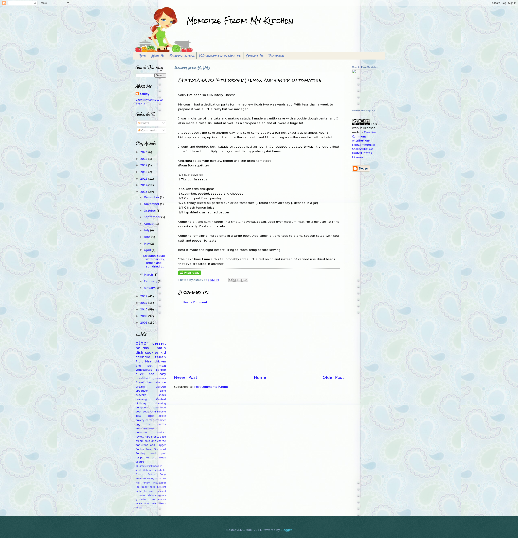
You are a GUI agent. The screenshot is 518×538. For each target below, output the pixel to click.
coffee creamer (155, 420)
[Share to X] (238, 280)
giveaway (159, 378)
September (152, 217)
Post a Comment (195, 302)
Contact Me (255, 56)
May (147, 243)
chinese (152, 494)
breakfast (143, 378)
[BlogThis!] (234, 280)
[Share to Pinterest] (246, 280)
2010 (144, 309)
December (152, 197)
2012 (144, 296)
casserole (141, 494)
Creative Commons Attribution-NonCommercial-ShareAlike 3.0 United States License (364, 144)
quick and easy (151, 374)
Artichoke (160, 470)
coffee (161, 370)
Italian (160, 357)
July (147, 230)
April (148, 250)
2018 (144, 159)
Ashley (144, 94)
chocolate (153, 382)
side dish (149, 503)
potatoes (142, 432)
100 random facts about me (220, 56)
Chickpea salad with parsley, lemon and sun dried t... (154, 261)
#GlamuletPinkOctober (149, 465)
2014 (144, 185)
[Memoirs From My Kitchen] (364, 106)
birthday (141, 403)
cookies (152, 352)
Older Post (333, 377)
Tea (137, 486)
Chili (153, 411)
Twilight (161, 486)
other (142, 343)
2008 (144, 322)
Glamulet (141, 478)
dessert (159, 343)
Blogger (286, 530)
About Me (158, 56)
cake (163, 390)
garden (161, 386)
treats (139, 507)
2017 (144, 165)
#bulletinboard (144, 470)
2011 (144, 303)
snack (162, 395)
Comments (148, 130)
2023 (144, 152)
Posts (144, 123)
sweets (161, 503)
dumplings (142, 407)
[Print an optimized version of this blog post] (189, 274)
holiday (142, 348)
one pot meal (151, 366)
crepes (162, 494)
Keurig (150, 478)
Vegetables (144, 370)
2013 (144, 192)
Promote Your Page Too (363, 110)
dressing (160, 403)
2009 (144, 316)
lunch (139, 503)
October (150, 210)
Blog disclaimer (182, 56)
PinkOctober (159, 482)
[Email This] (230, 280)
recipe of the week (151, 457)
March (149, 274)
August (149, 224)
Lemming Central (151, 399)
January (149, 288)
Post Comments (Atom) (211, 387)
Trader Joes (148, 486)
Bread (140, 382)
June (147, 237)
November (152, 204)
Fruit (139, 361)
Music (158, 478)
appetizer (142, 390)
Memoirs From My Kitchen (365, 67)
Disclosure (276, 56)
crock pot (158, 453)
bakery (140, 420)
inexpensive (159, 499)
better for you (144, 490)
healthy (161, 424)
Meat (149, 361)
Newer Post (185, 377)
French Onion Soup (151, 474)
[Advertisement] (259, 343)
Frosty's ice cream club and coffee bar (151, 441)
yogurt (140, 461)
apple (162, 416)
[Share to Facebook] (242, 280)
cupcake (141, 395)
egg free (143, 424)
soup (146, 411)
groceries (141, 499)
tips (147, 436)
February (151, 281)
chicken (160, 361)
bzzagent (160, 490)
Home (142, 56)
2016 (144, 172)
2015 (144, 178)
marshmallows (145, 428)
